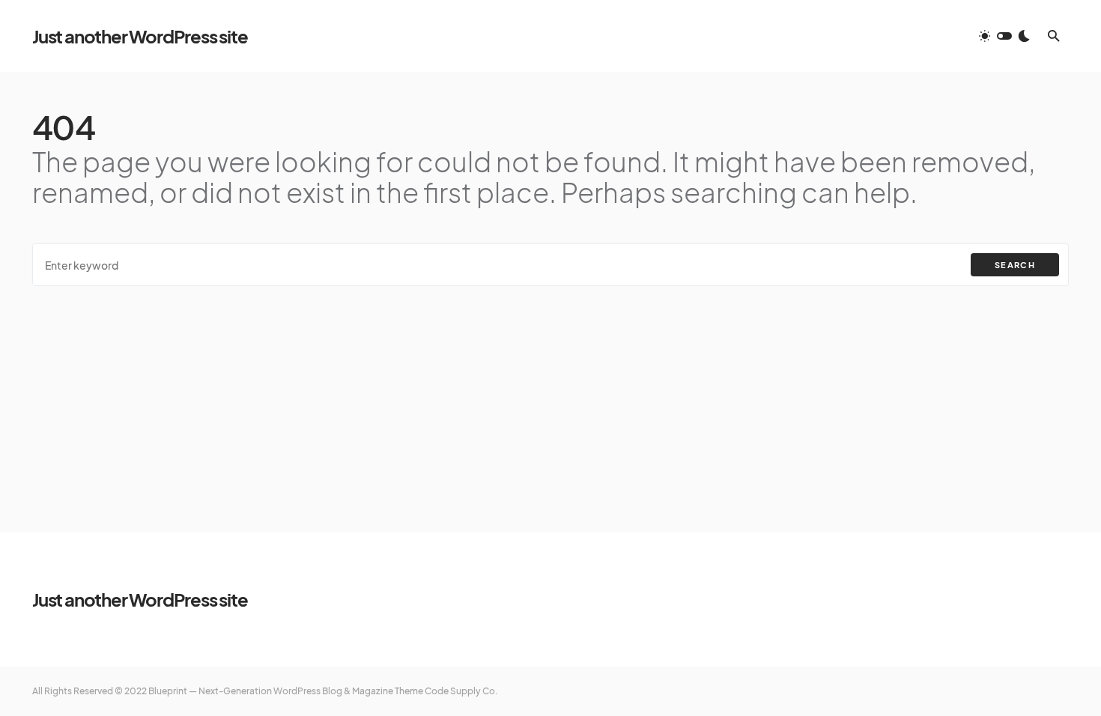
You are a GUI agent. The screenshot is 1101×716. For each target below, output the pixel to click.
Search (1015, 265)
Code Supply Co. (461, 691)
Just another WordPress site (140, 36)
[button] (1004, 36)
